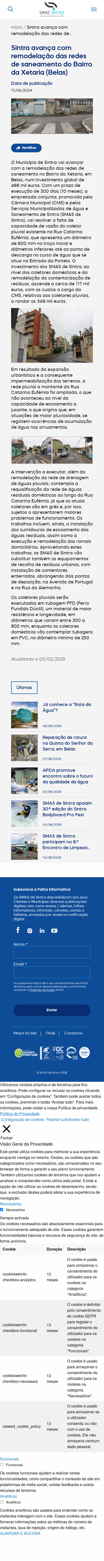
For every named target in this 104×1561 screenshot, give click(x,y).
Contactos (73, 1033)
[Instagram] (30, 932)
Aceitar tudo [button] (78, 1119)
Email (20, 964)
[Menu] (93, 9)
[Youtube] (53, 932)
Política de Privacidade (20, 1113)
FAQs (50, 1033)
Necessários (15, 1209)
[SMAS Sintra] (51, 9)
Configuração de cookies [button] (22, 1119)
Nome (21, 944)
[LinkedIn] (42, 932)
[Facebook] (19, 932)
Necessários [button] (11, 1204)
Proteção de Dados (42, 990)
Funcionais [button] (9, 1459)
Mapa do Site (25, 1033)
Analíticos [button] (8, 1496)
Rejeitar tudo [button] (57, 1119)
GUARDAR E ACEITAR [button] (20, 1533)
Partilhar (29, 148)
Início (16, 27)
